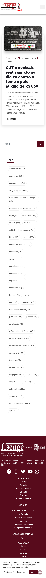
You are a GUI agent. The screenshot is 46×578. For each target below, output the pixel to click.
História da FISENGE (23, 499)
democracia (26, 230)
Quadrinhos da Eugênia (23, 524)
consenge (29, 208)
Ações (23, 538)
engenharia (16, 266)
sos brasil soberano (19, 404)
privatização (16, 324)
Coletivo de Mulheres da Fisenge (22, 199)
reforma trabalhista (19, 338)
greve (29, 295)
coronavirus (29, 215)
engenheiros (16, 281)
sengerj (14, 382)
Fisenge (14, 295)
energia (14, 259)
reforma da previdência (21, 331)
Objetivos (23, 495)
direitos (28, 237)
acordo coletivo (17, 169)
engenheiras (16, 273)
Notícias (9, 62)
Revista (23, 550)
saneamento (16, 353)
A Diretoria (23, 514)
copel (13, 215)
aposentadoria (17, 183)
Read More (11, 119)
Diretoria (23, 485)
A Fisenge (23, 482)
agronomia (15, 176)
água (13, 411)
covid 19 (14, 223)
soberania (15, 396)
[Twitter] (23, 471)
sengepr (15, 375)
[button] (42, 7)
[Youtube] (30, 471)
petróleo (31, 317)
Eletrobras (15, 252)
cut (12, 230)
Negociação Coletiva (19, 309)
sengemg (15, 367)
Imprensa (12, 58)
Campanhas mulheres (23, 528)
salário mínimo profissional (22, 346)
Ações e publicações (23, 518)
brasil (26, 190)
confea (14, 208)
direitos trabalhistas (19, 244)
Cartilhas (23, 553)
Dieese (14, 237)
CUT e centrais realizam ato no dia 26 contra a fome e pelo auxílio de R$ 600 (22, 76)
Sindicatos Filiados (23, 488)
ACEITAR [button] (34, 572)
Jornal (23, 546)
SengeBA (15, 360)
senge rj (29, 382)
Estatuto (23, 492)
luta (13, 302)
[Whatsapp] (37, 471)
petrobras (15, 317)
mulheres (28, 302)
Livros (23, 556)
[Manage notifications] (40, 572)
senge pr (31, 375)
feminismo (15, 288)
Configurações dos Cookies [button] (15, 572)
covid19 (29, 223)
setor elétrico (17, 389)
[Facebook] (9, 471)
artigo (13, 190)
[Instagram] (16, 471)
